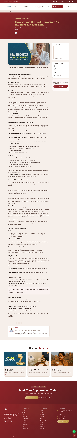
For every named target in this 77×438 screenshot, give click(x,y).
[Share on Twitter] (21, 323)
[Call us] (74, 435)
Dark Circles (42, 416)
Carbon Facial (24, 416)
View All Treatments (26, 429)
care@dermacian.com (64, 1)
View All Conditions (43, 429)
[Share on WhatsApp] (16, 323)
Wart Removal (24, 410)
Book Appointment (58, 6)
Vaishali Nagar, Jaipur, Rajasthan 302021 (11, 1)
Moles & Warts (42, 426)
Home (15, 6)
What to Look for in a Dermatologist (60, 46)
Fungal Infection (43, 420)
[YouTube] (72, 1)
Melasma (41, 424)
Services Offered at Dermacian (60, 52)
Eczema (41, 418)
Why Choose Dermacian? (59, 56)
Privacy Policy (56, 436)
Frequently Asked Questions (59, 54)
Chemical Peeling (25, 418)
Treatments (25, 6)
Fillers (23, 426)
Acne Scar (24, 412)
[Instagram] (8, 421)
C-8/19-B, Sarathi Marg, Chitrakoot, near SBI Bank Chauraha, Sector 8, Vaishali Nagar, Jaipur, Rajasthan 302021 (65, 412)
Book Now (61, 86)
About (20, 6)
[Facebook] (69, 1)
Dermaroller (24, 420)
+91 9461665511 (54, 1)
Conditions (33, 6)
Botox (23, 414)
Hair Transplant (25, 428)
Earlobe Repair (25, 424)
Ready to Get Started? (58, 58)
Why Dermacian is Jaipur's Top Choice (60, 49)
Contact (47, 6)
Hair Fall (41, 422)
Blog (39, 6)
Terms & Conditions (64, 436)
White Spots (42, 410)
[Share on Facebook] (19, 323)
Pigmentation (42, 428)
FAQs (43, 6)
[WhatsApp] (74, 431)
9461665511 (61, 88)
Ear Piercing (24, 422)
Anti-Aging (42, 414)
